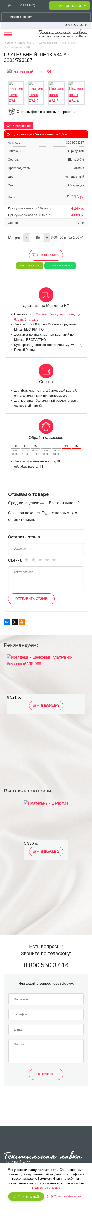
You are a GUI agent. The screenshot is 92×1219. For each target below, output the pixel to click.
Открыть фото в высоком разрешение (47, 112)
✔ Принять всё (26, 1196)
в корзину (50, 255)
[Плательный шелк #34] (29, 71)
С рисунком (69, 43)
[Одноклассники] (22, 622)
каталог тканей (69, 5)
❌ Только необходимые (65, 1196)
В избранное (21, 126)
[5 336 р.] (46, 820)
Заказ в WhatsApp (60, 265)
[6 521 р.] (46, 674)
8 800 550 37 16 (76, 25)
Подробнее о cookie (46, 1187)
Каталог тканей (26, 43)
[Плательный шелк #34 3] (56, 93)
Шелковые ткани (48, 43)
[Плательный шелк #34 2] (36, 93)
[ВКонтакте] (7, 622)
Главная (8, 43)
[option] (46, 709)
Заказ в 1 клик (29, 265)
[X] (15, 622)
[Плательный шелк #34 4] (76, 93)
